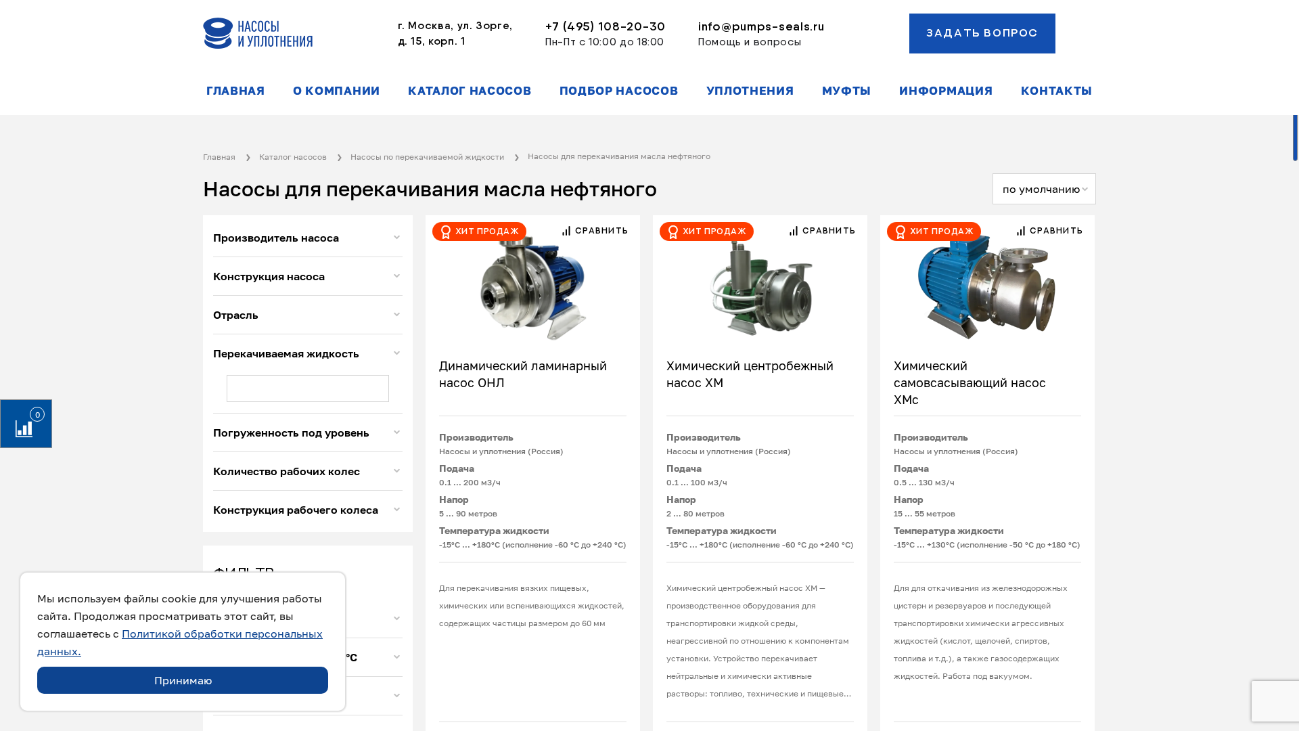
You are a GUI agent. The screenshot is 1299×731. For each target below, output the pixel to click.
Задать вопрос (982, 33)
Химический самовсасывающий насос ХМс (970, 382)
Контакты (1057, 90)
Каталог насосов (469, 90)
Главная (235, 90)
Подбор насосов (619, 90)
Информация (946, 90)
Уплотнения (750, 90)
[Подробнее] (533, 279)
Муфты (846, 90)
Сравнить (600, 231)
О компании (336, 90)
